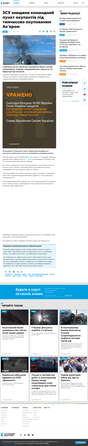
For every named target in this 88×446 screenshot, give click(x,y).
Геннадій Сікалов (27, 412)
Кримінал (3, 417)
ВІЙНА (5, 31)
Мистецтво (36, 417)
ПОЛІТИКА (63, 50)
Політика (64, 358)
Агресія (7, 276)
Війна (4, 311)
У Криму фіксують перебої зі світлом (41, 329)
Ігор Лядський (26, 421)
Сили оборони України (40, 274)
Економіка (4, 415)
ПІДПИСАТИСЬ (75, 101)
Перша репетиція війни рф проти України (71, 378)
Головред (25, 410)
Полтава (3, 423)
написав (31, 159)
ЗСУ (29, 274)
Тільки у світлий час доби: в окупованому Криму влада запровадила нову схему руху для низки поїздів (43, 382)
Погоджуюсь (80, 442)
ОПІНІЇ (46, 3)
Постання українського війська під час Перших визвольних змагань (73, 68)
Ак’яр (25, 276)
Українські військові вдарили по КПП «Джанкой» (14, 378)
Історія (35, 412)
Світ (2, 426)
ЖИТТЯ (76, 3)
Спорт (3, 421)
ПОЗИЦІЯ (31, 3)
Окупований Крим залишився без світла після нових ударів (14, 330)
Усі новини (4, 410)
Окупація (17, 274)
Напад (52, 274)
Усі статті (36, 410)
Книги (35, 415)
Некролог (36, 419)
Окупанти (8, 274)
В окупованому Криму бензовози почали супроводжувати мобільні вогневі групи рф (71, 334)
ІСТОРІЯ (62, 61)
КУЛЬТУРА (61, 3)
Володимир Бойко (27, 419)
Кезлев (31, 276)
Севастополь (17, 276)
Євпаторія (39, 276)
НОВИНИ (16, 3)
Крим (24, 274)
